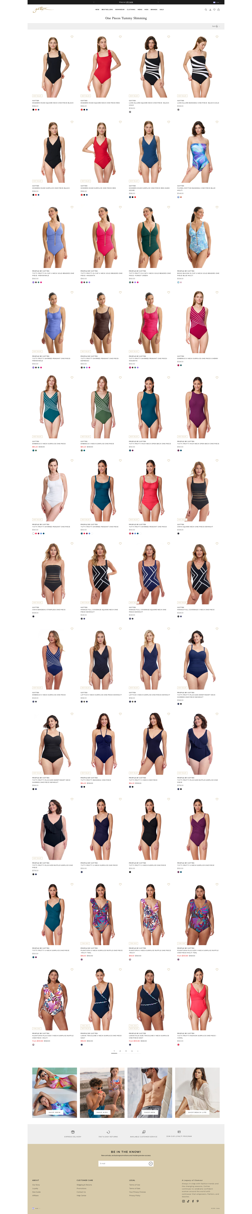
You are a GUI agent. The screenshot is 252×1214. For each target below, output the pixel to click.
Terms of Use (134, 1185)
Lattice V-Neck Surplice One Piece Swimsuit (101, 695)
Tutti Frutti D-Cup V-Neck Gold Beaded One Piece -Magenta (101, 274)
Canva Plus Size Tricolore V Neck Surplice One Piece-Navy (149, 1037)
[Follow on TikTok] (188, 1201)
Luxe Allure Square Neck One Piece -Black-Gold (149, 104)
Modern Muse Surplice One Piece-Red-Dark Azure (149, 189)
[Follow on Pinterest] (197, 1201)
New (97, 9)
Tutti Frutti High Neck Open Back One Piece (150, 444)
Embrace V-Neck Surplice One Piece (49, 444)
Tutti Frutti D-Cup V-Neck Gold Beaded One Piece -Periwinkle (53, 274)
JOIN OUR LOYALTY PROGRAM (179, 1136)
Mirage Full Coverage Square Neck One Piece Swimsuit (99, 611)
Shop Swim (55, 1112)
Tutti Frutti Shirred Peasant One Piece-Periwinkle (51, 359)
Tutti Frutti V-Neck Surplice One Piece (99, 865)
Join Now (140, 2)
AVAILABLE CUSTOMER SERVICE (143, 1137)
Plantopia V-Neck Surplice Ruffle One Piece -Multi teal (101, 951)
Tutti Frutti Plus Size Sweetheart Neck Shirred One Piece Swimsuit (196, 696)
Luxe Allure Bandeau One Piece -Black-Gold (198, 103)
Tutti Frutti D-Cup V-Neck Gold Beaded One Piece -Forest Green (150, 274)
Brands (154, 9)
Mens (140, 9)
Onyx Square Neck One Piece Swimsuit (195, 527)
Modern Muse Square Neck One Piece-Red (100, 103)
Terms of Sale (134, 1188)
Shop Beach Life (197, 1112)
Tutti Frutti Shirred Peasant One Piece (51, 527)
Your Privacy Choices (137, 1192)
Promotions (81, 1188)
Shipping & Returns (84, 1185)
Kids (146, 9)
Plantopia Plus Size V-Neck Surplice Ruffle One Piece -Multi (52, 1037)
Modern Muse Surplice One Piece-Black (51, 188)
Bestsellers (107, 9)
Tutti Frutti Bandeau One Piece (96, 780)
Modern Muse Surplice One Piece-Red (98, 188)
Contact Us (81, 1192)
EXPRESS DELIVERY (72, 1137)
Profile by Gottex (40, 271)
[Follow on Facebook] (193, 1201)
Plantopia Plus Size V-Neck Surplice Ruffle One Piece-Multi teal (197, 951)
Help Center (81, 1196)
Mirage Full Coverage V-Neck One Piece (195, 610)
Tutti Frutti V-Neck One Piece (143, 780)
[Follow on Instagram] (183, 1201)
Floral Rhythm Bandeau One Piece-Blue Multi (196, 189)
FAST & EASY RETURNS (108, 1137)
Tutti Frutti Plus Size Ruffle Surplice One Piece (197, 781)
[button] (214, 10)
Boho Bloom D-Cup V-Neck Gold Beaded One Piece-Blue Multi (198, 274)
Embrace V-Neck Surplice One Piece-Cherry (197, 358)
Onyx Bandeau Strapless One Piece (48, 610)
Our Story (36, 1185)
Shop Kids (102, 1112)
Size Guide (36, 1192)
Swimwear (120, 9)
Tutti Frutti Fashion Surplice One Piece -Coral (197, 1037)
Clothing (131, 9)
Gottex (35, 101)
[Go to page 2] (138, 1051)
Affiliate (35, 1196)
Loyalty (35, 1188)
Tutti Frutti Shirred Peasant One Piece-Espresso (100, 359)
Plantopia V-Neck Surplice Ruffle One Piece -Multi (150, 951)
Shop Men (149, 1112)
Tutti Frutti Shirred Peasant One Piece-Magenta (148, 359)
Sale (162, 9)
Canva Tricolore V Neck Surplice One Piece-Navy (101, 1037)
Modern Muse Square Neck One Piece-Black (52, 103)
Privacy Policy (134, 1196)
